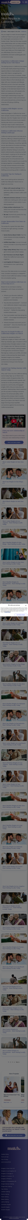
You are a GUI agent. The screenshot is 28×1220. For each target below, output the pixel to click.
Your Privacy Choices (21, 614)
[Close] (26, 605)
